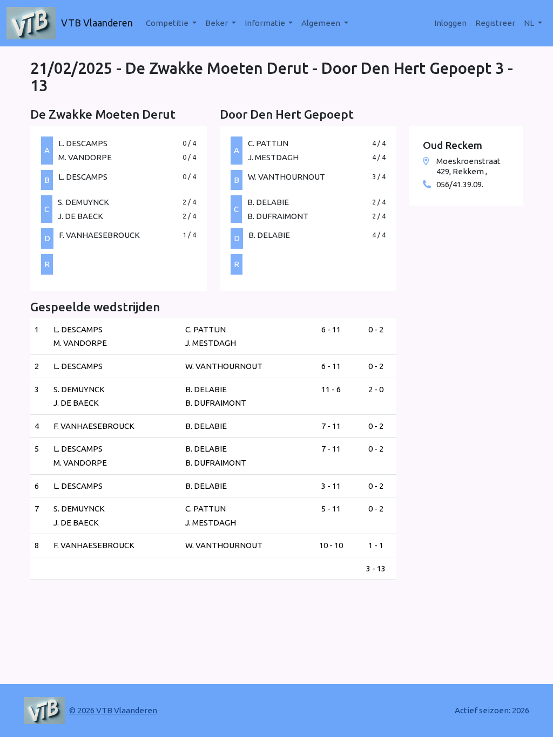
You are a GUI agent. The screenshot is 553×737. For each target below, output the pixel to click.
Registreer (495, 23)
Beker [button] (217, 23)
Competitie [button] (168, 23)
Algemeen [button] (321, 23)
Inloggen (450, 23)
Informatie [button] (266, 23)
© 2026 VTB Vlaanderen (113, 710)
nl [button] (530, 23)
